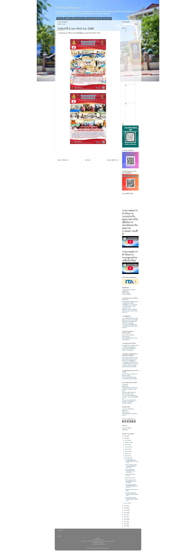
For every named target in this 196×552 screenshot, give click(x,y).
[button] (62, 24)
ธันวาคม (127, 440)
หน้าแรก (60, 18)
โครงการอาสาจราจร (130, 477)
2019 (125, 517)
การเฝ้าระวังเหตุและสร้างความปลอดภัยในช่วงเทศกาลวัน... (131, 466)
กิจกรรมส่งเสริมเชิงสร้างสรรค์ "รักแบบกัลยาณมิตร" (130, 471)
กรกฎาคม (127, 447)
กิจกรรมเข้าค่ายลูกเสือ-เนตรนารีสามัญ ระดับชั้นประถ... (131, 494)
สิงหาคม (127, 444)
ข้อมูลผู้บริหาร (125, 291)
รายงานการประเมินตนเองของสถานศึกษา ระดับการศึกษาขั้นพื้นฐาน (130, 397)
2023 (125, 508)
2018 (125, 519)
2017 (125, 521)
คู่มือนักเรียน (125, 386)
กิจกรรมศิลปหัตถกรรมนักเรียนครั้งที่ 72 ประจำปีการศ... (131, 461)
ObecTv (124, 415)
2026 (125, 436)
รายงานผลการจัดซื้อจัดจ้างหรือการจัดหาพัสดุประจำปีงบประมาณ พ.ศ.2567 (130, 326)
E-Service (124, 312)
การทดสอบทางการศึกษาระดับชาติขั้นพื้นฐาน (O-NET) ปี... (131, 486)
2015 (125, 525)
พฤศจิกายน (128, 442)
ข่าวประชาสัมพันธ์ (126, 294)
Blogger (107, 548)
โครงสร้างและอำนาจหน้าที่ (128, 289)
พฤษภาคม (127, 451)
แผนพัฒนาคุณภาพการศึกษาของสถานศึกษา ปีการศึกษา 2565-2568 (130, 389)
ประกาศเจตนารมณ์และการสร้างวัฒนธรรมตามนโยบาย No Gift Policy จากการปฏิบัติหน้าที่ (130, 359)
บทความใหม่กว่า (62, 160)
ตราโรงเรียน (125, 384)
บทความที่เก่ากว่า (113, 160)
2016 (125, 523)
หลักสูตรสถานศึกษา (127, 403)
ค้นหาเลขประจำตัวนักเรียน (93, 18)
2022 (125, 510)
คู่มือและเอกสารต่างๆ (79, 18)
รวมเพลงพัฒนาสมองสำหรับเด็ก (129, 413)
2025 (125, 438)
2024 (125, 505)
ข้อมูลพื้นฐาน (68, 18)
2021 (125, 512)
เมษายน (127, 453)
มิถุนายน (127, 449)
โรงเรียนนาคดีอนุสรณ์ (68, 7)
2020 (125, 514)
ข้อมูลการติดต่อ (107, 18)
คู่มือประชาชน (125, 412)
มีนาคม (127, 455)
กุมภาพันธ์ (127, 458)
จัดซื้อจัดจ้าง (125, 429)
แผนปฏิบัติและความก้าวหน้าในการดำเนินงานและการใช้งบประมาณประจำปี (129, 306)
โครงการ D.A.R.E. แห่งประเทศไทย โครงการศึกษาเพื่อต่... (130, 481)
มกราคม (127, 503)
